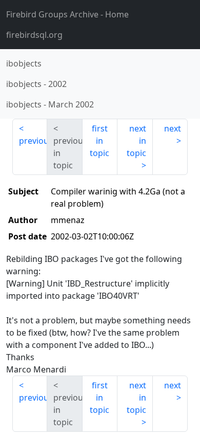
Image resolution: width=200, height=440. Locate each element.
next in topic (136, 141)
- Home (67, 14)
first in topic (99, 141)
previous (33, 140)
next (172, 128)
